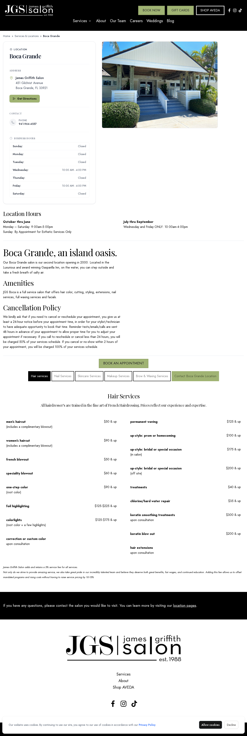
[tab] (39, 376)
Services (80, 21)
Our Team (118, 21)
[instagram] (123, 703)
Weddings (154, 21)
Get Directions (27, 99)
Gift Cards (180, 10)
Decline (231, 725)
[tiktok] (134, 703)
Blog (170, 21)
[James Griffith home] (123, 648)
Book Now (151, 10)
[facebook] (113, 703)
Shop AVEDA (210, 10)
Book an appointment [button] (123, 363)
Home (6, 36)
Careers (136, 21)
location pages (184, 605)
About (101, 21)
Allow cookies (210, 725)
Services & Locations (27, 36)
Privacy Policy (147, 725)
